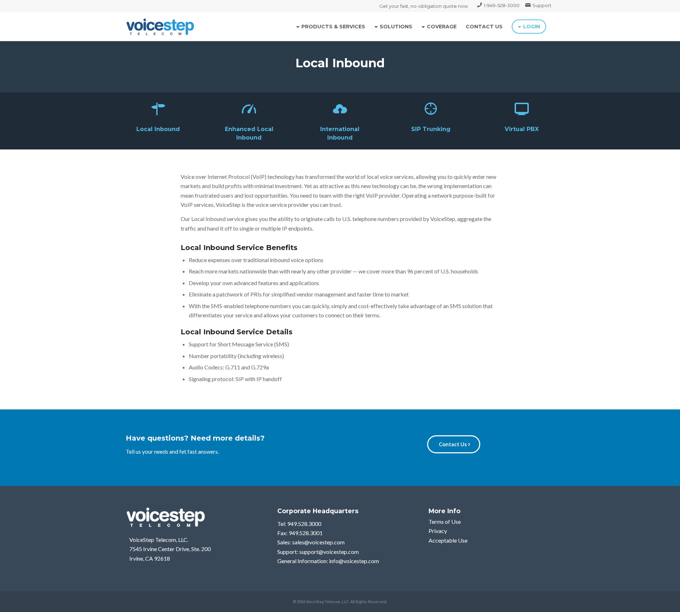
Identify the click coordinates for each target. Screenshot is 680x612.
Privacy (438, 530)
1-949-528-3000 (502, 5)
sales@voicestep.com (318, 542)
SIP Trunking (430, 129)
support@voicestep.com (329, 551)
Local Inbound (158, 129)
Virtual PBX (522, 129)
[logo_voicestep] (160, 26)
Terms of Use (445, 521)
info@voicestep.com (354, 560)
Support (541, 5)
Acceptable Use (448, 540)
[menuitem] (498, 5)
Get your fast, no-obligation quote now (423, 6)
